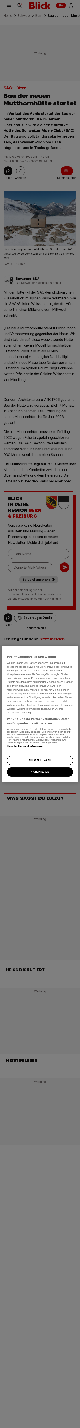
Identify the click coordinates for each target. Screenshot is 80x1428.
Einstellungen (40, 760)
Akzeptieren (40, 772)
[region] (40, 714)
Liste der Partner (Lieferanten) (25, 746)
